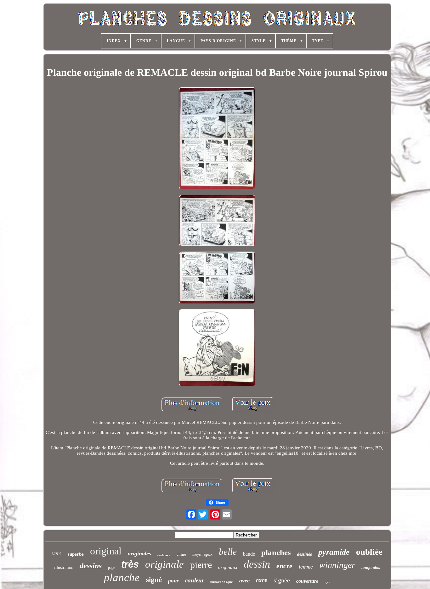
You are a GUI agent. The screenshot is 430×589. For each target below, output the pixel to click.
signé (154, 580)
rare (261, 580)
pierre (201, 564)
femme (306, 567)
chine (181, 554)
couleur (194, 580)
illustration (63, 567)
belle (228, 552)
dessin (257, 564)
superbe (76, 554)
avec (244, 580)
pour (173, 581)
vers (56, 553)
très (130, 564)
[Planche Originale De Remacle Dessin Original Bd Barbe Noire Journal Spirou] (217, 139)
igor (328, 582)
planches (276, 552)
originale (164, 564)
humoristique (221, 582)
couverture (307, 581)
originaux (227, 567)
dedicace (163, 555)
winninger (337, 565)
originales (139, 553)
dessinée (304, 554)
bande (249, 554)
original (106, 551)
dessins (91, 566)
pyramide (334, 552)
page (111, 567)
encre (284, 566)
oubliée (369, 552)
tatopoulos (370, 567)
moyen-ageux (202, 554)
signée (282, 580)
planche (122, 577)
